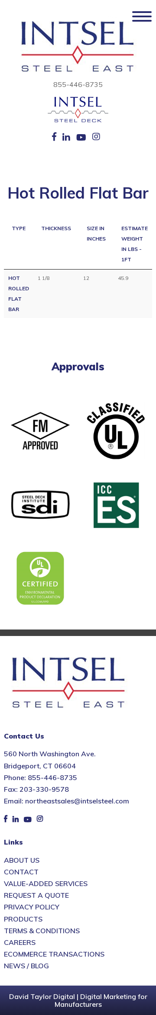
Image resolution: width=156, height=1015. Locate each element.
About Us (21, 860)
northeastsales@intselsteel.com (77, 801)
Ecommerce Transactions (54, 954)
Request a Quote (36, 895)
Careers (20, 942)
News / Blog (26, 965)
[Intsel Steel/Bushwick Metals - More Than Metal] (78, 47)
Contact (21, 871)
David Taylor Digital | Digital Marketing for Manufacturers (78, 1000)
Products (23, 919)
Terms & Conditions (42, 930)
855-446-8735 (78, 84)
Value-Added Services (46, 883)
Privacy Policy (31, 907)
